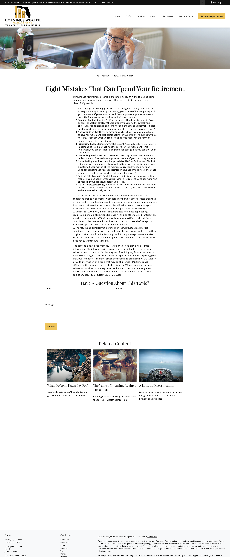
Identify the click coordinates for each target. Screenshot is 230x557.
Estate (62, 545)
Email (119, 288)
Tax (61, 551)
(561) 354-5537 (108, 2)
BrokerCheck (152, 537)
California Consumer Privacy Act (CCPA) (176, 555)
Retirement (64, 539)
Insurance (64, 548)
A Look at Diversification (156, 385)
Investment (64, 542)
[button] (117, 16)
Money (63, 554)
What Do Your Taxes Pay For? (68, 385)
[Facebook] (202, 2)
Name (48, 288)
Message (49, 304)
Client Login (217, 2)
